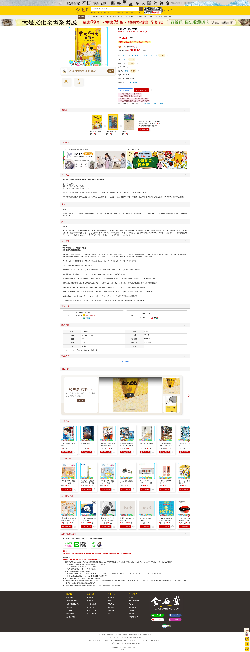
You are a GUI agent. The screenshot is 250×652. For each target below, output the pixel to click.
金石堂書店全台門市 (73, 604)
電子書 (120, 16)
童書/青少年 (135, 55)
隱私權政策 (70, 613)
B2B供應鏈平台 (134, 617)
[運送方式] (247, 649)
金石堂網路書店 (71, 601)
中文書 (88, 16)
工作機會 (69, 610)
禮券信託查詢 (91, 610)
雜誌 (114, 16)
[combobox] (115, 9)
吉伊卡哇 (133, 12)
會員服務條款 (91, 613)
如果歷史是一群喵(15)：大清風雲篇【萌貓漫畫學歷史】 (166, 445)
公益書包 (127, 12)
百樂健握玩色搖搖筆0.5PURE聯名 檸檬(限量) (88, 483)
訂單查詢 (90, 601)
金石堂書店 (70, 597)
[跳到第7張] (105, 64)
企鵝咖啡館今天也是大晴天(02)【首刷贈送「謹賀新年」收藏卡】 (127, 445)
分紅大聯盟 (132, 607)
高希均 (139, 12)
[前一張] (70, 47)
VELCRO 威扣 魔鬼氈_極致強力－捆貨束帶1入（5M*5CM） (186, 520)
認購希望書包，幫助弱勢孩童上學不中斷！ (134, 42)
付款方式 (111, 601)
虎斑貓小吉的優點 (96, 131)
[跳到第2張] (98, 64)
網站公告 (111, 613)
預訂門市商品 (146, 103)
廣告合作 (131, 604)
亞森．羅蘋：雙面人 (112, 131)
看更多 (111, 71)
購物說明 (111, 597)
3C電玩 (139, 16)
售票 (170, 16)
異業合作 (131, 597)
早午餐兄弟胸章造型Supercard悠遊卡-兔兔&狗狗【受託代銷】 (107, 483)
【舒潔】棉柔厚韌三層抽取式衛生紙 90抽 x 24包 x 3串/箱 (88, 520)
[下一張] (106, 47)
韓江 (101, 12)
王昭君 (124, 131)
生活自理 (154, 55)
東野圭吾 (106, 12)
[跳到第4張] (101, 64)
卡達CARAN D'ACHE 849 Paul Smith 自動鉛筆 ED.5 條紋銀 (147, 483)
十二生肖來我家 (132, 82)
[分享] (247, 644)
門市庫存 (154, 103)
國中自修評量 (95, 12)
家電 (144, 16)
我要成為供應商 (134, 601)
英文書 (109, 16)
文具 (125, 16)
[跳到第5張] (102, 64)
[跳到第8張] (106, 64)
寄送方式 (111, 604)
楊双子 (112, 12)
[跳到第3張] (99, 64)
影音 (165, 16)
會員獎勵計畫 (91, 604)
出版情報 (69, 607)
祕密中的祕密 (85, 443)
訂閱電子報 (90, 607)
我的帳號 (90, 597)
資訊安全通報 (70, 617)
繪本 (145, 55)
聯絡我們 (111, 610)
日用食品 (159, 16)
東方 (127, 71)
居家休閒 (151, 16)
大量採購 (161, 103)
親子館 (102, 16)
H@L (125, 59)
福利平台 (131, 613)
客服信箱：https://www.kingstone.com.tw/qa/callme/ (125, 643)
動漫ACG (95, 16)
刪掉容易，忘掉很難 (146, 443)
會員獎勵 (81, 16)
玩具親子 (132, 16)
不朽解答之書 (119, 12)
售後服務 (111, 607)
